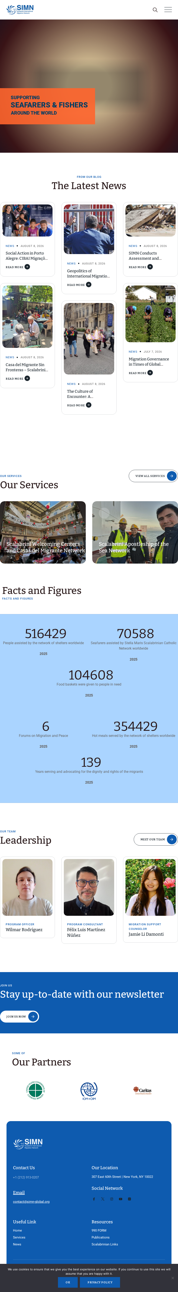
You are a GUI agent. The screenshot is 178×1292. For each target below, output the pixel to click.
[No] (172, 1278)
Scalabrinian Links (105, 1244)
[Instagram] (111, 1199)
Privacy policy (99, 1282)
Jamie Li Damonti (86, 934)
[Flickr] (129, 1199)
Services (19, 1237)
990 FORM (99, 1230)
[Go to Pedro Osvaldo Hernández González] (153, 884)
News (10, 246)
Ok (68, 1282)
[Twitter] (103, 1199)
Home (17, 1230)
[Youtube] (120, 1199)
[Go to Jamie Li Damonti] (91, 887)
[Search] (155, 10)
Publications (101, 1237)
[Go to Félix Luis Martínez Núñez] (30, 887)
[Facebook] (94, 1199)
